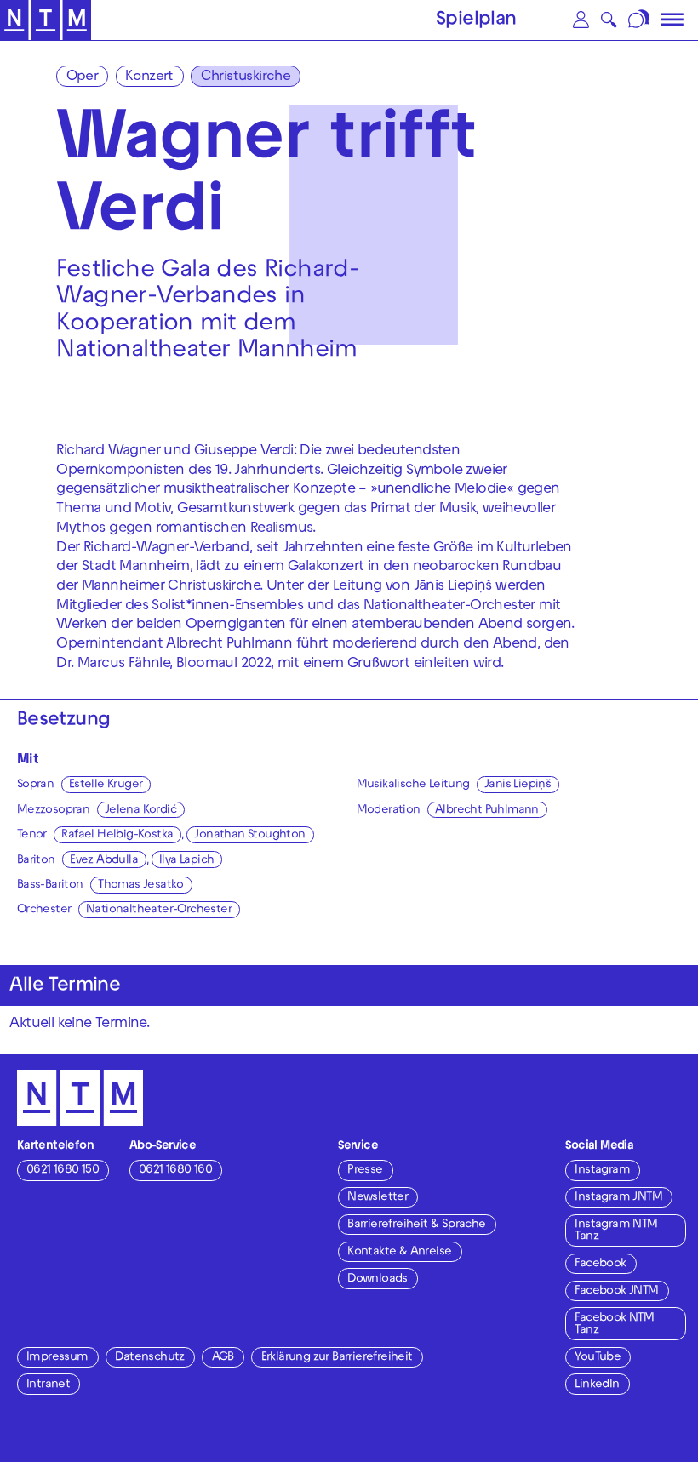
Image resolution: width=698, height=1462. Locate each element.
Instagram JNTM (618, 1197)
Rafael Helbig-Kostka (117, 835)
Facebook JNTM (616, 1291)
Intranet (48, 1385)
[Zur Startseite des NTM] (45, 20)
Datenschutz (149, 1357)
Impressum (57, 1357)
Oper (82, 77)
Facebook (600, 1264)
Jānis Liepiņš (517, 785)
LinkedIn (597, 1385)
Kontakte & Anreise (399, 1252)
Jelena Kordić (140, 810)
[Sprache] (640, 20)
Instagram (602, 1170)
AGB (223, 1357)
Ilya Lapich (186, 860)
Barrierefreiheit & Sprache (416, 1225)
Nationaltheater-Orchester (159, 910)
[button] (581, 20)
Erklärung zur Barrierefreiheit (337, 1357)
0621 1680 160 (175, 1170)
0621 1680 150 (62, 1170)
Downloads (377, 1279)
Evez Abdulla (104, 860)
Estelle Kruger (106, 785)
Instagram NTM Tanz (616, 1230)
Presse (364, 1170)
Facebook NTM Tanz (614, 1324)
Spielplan (476, 21)
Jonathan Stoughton (249, 835)
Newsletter (377, 1197)
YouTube (598, 1357)
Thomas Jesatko (141, 885)
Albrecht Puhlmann (487, 810)
